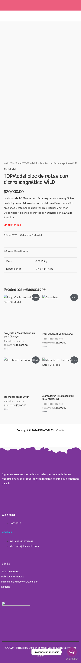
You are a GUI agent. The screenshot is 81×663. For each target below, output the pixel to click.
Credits (60, 430)
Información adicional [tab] (16, 251)
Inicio (6, 163)
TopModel (16, 163)
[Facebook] (3, 497)
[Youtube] (21, 497)
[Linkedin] (15, 497)
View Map (7, 532)
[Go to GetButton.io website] (72, 659)
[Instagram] (9, 497)
